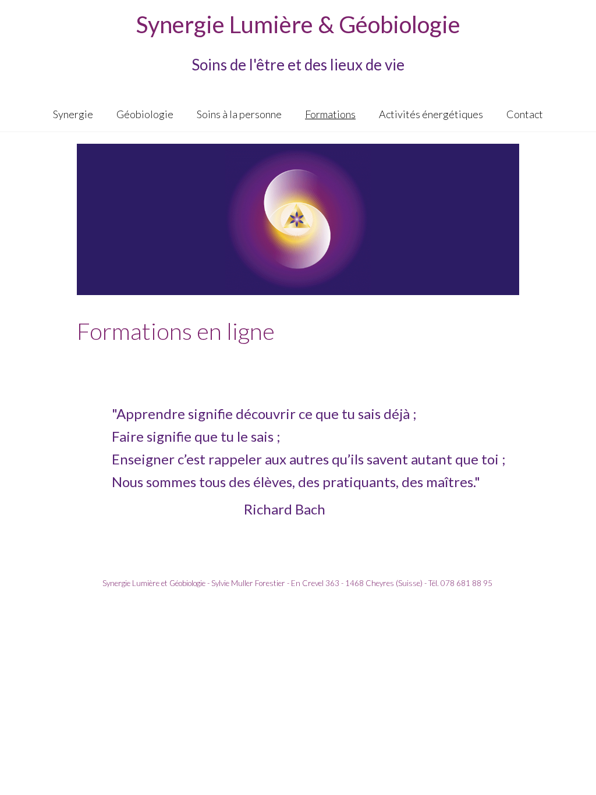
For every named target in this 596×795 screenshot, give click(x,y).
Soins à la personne (239, 114)
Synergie (73, 114)
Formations (330, 114)
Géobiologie (144, 114)
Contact (524, 114)
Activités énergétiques (431, 114)
